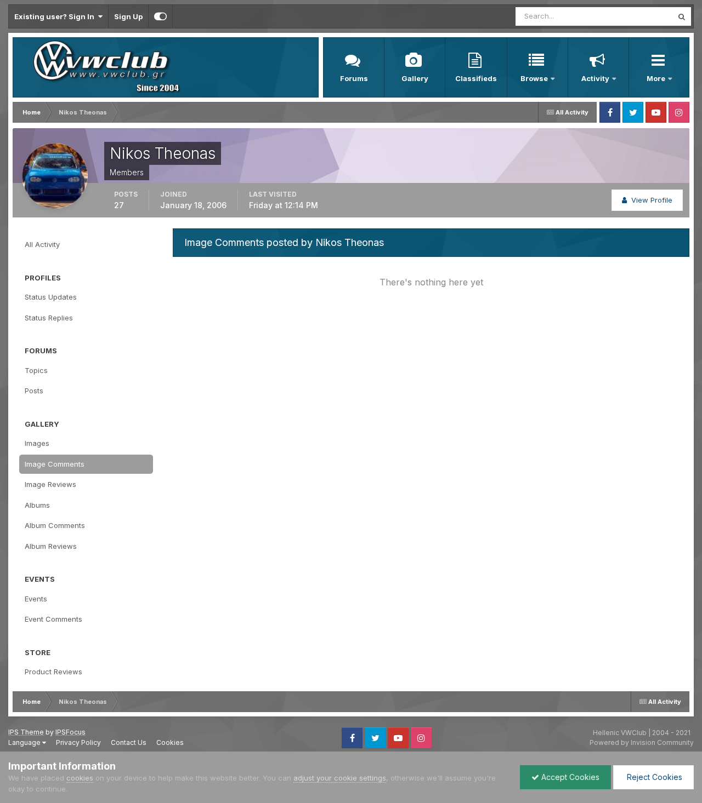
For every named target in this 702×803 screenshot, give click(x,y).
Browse (534, 78)
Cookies (170, 742)
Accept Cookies (569, 777)
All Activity (42, 244)
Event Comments (53, 619)
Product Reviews (53, 671)
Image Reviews (50, 484)
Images (37, 443)
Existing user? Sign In (56, 16)
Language (25, 742)
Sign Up (128, 16)
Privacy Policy (78, 742)
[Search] (681, 16)
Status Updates (633, 16)
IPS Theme (26, 732)
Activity (595, 78)
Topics (36, 370)
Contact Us (128, 742)
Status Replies (49, 317)
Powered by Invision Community (642, 742)
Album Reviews (51, 546)
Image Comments (54, 464)
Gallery (414, 78)
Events (36, 598)
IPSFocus (70, 732)
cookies (79, 777)
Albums (37, 505)
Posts (34, 390)
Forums (354, 78)
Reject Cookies (653, 777)
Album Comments (55, 525)
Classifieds (476, 78)
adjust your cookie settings (339, 777)
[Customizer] (160, 16)
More (657, 78)
